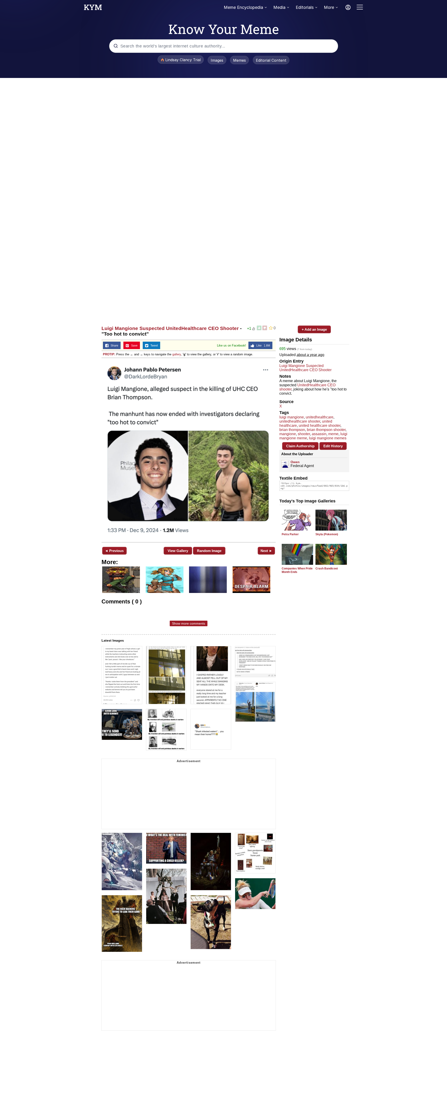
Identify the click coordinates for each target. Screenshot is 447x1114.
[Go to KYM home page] (93, 8)
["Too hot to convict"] (189, 449)
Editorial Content (271, 60)
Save (133, 345)
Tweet (153, 345)
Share (113, 345)
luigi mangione (291, 417)
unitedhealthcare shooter (299, 421)
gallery (176, 354)
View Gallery (178, 551)
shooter (304, 434)
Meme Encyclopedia (243, 7)
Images (217, 60)
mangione (287, 434)
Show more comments (188, 623)
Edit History (333, 446)
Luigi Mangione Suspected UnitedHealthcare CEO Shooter (170, 328)
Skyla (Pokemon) (326, 534)
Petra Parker (290, 534)
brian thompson (292, 430)
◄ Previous (114, 551)
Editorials (305, 7)
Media (279, 7)
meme (333, 434)
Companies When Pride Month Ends (297, 570)
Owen (295, 462)
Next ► (266, 551)
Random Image (209, 551)
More (329, 7)
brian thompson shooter (326, 430)
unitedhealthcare (319, 417)
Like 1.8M (262, 345)
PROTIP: (109, 354)
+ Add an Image (314, 329)
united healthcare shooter (319, 425)
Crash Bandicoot (326, 568)
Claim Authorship (300, 446)
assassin (319, 434)
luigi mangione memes (327, 438)
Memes (239, 60)
